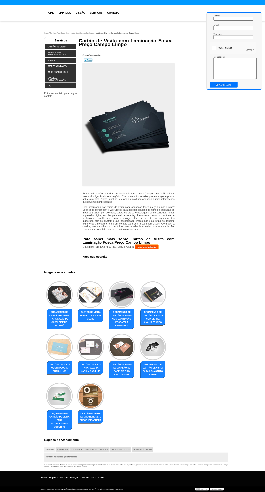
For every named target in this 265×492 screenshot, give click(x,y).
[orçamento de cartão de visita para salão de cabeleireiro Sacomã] (59, 294)
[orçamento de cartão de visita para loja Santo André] (153, 347)
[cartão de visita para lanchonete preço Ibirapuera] (90, 396)
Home (50, 13)
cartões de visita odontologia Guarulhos (59, 367)
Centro (127, 450)
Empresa (64, 13)
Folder (52, 60)
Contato (113, 13)
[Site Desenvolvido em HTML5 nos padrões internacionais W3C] (202, 489)
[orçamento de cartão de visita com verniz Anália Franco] (153, 294)
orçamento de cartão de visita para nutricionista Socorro (59, 420)
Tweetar (88, 60)
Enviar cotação (223, 85)
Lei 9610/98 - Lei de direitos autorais (74, 466)
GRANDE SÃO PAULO (142, 450)
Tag (50, 86)
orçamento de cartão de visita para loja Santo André (153, 369)
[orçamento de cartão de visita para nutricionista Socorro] (59, 396)
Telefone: (216, 34)
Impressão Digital (58, 66)
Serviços (96, 13)
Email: (216, 25)
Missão (80, 13)
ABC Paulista (116, 450)
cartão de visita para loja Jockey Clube (90, 315)
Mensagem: (216, 67)
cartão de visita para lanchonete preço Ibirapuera (90, 416)
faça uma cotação (147, 247)
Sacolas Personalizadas (57, 79)
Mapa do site (97, 477)
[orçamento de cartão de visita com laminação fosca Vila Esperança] (121, 294)
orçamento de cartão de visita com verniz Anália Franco (153, 317)
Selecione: (49, 450)
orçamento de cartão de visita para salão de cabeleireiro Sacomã (59, 319)
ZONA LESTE (62, 450)
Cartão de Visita (57, 47)
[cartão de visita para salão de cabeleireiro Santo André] (121, 347)
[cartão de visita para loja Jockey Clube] (90, 294)
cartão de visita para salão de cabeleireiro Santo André (122, 369)
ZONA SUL (103, 450)
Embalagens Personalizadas (57, 53)
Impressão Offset (58, 72)
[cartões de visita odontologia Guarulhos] (59, 347)
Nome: (216, 15)
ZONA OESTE (91, 450)
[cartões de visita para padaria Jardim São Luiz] (90, 347)
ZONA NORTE (77, 450)
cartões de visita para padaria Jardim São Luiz (90, 367)
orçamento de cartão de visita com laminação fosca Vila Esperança (122, 319)
